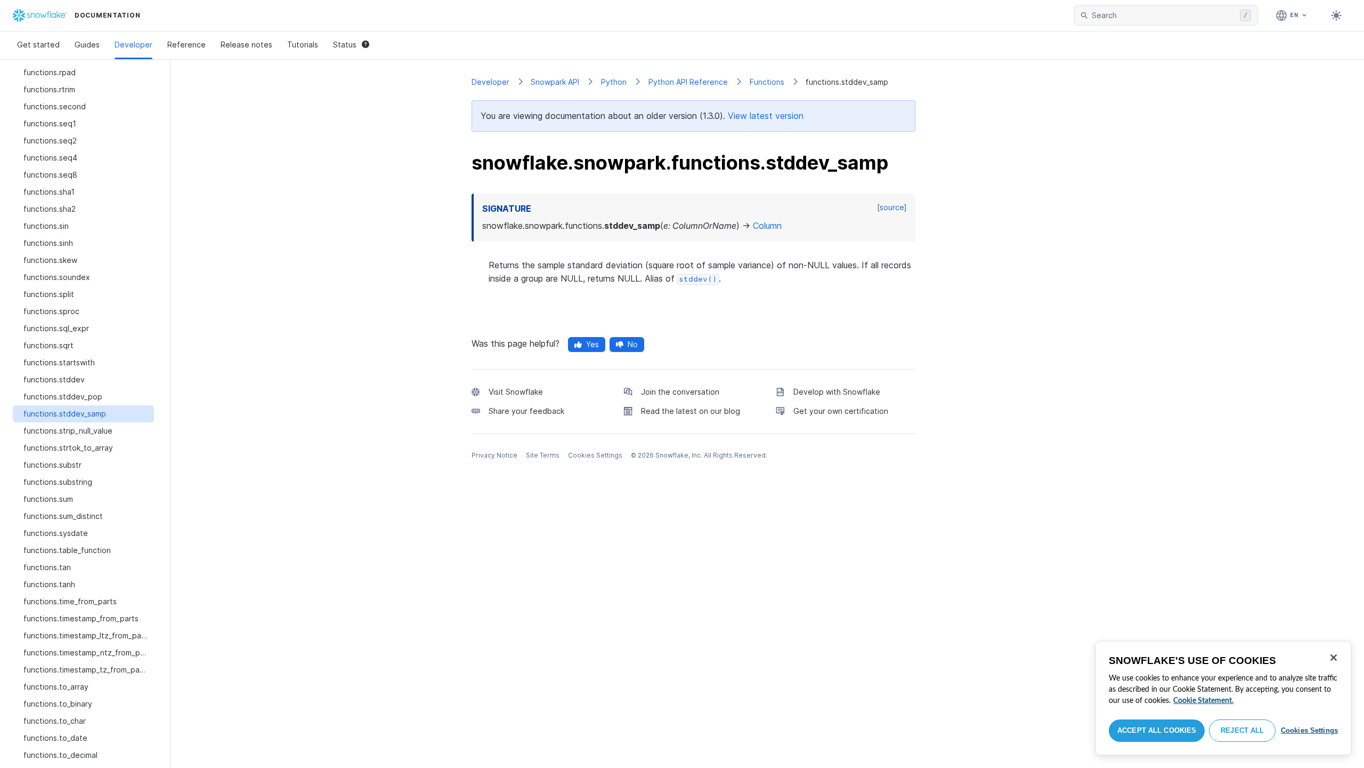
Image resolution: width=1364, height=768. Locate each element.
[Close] (1333, 657)
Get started (38, 44)
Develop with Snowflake (836, 391)
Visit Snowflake (516, 391)
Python (614, 81)
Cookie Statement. (1203, 701)
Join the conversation (680, 391)
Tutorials (302, 44)
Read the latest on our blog (690, 410)
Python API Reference (688, 81)
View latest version (765, 115)
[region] (1223, 698)
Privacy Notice (494, 455)
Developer (133, 44)
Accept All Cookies (1156, 730)
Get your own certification (840, 410)
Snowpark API (555, 81)
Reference (186, 44)
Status (344, 44)
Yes (592, 344)
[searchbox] (1164, 15)
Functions (767, 81)
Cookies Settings (1309, 730)
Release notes (246, 44)
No (633, 344)
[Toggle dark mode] (1336, 15)
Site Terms (542, 455)
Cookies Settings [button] (595, 455)
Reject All (1242, 730)
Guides (87, 44)
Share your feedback (526, 410)
